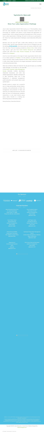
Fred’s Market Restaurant (26, 49)
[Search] (37, 4)
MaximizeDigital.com (22, 427)
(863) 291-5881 (11, 226)
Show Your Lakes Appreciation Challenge (22, 24)
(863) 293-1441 (32, 226)
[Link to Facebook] (40, 431)
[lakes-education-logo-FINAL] (6, 4)
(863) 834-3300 (32, 215)
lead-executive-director (25, 150)
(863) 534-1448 (32, 237)
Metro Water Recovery (31, 59)
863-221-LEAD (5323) (37, 0)
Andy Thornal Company (22, 51)
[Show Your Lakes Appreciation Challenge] (22, 19)
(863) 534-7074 (11, 248)
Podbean (18, 57)
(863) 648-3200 (11, 236)
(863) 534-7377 (32, 247)
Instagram (11, 53)
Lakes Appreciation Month (22, 22)
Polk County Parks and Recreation (32, 242)
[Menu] (39, 4)
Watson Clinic (30, 48)
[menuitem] (37, 4)
